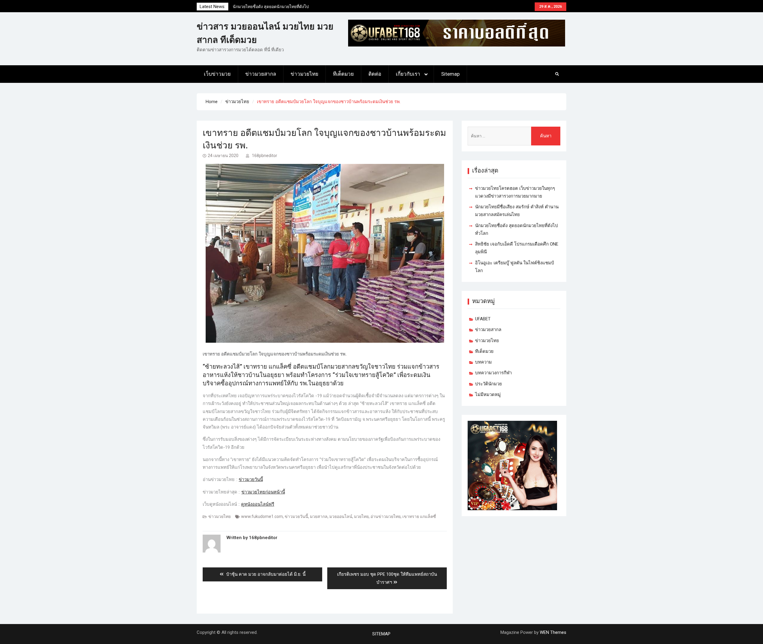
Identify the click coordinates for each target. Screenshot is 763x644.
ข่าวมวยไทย (304, 74)
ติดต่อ (374, 74)
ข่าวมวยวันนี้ (251, 479)
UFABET (483, 319)
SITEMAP (381, 634)
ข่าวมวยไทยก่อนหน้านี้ (263, 492)
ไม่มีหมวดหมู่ (488, 394)
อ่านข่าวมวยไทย (385, 516)
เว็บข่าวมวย (217, 74)
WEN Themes (553, 632)
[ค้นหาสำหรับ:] (514, 136)
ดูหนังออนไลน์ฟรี (257, 504)
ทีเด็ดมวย (343, 74)
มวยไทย (361, 516)
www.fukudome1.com (262, 516)
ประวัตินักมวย (488, 384)
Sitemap (450, 74)
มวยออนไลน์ (340, 516)
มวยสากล (319, 516)
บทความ (483, 362)
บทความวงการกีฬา (493, 372)
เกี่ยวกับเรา (408, 74)
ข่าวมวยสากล (260, 74)
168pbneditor (264, 155)
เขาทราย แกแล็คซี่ (419, 516)
